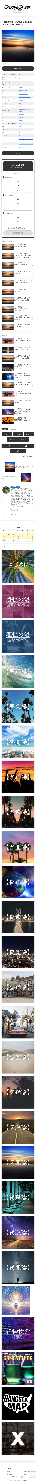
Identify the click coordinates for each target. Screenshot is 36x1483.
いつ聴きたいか (9, 177)
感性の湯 (26, 1471)
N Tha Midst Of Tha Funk (25, 97)
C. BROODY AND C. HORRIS (26, 143)
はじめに (26, 1468)
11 (8, 536)
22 (27, 538)
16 (32, 536)
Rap (20, 123)
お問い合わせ (27, 1474)
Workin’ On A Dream (23, 94)
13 (18, 536)
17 (4, 538)
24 (4, 540)
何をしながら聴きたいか (11, 195)
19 (13, 538)
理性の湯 (9, 1474)
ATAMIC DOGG (15, 487)
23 (32, 538)
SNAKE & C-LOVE (23, 90)
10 (4, 536)
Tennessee (21, 117)
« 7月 (3, 546)
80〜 (20, 129)
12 (13, 536)
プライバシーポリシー (18, 1477)
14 (22, 536)
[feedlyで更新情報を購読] (26, 446)
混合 (20, 126)
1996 (20, 103)
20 (18, 538)
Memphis (21, 120)
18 (8, 538)
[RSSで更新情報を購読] (18, 451)
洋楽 (20, 106)
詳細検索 (18, 153)
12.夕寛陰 (21, 87)
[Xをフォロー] (10, 446)
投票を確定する (18, 233)
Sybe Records (22, 147)
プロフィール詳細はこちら (17, 506)
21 (22, 538)
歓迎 (9, 1468)
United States (22, 114)
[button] (23, 439)
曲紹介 (5, 429)
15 (27, 536)
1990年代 (21, 100)
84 (19, 132)
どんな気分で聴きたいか (11, 213)
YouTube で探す (18, 68)
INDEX (9, 1471)
